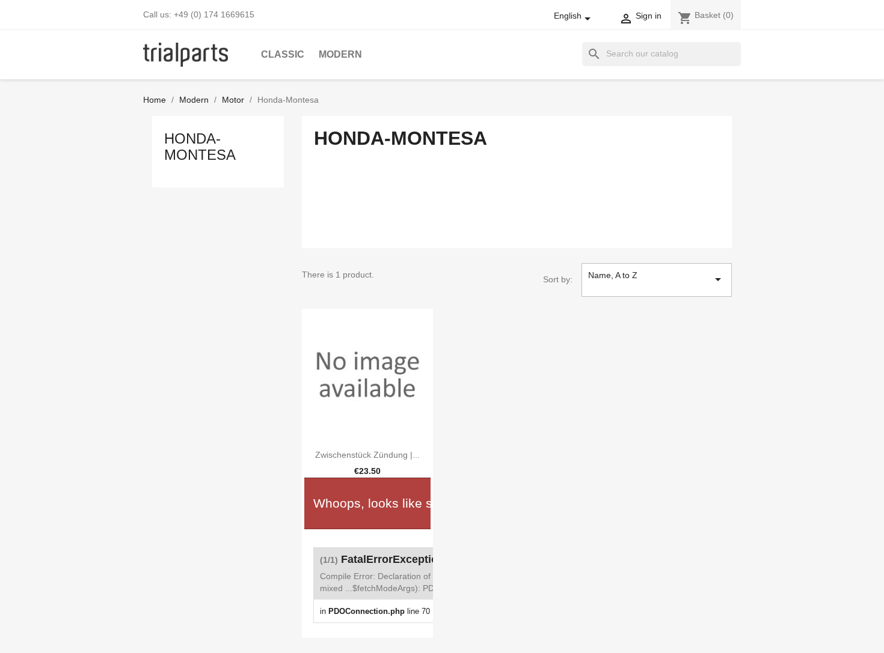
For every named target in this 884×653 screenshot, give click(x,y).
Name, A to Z (656, 278)
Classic (282, 54)
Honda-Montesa (200, 146)
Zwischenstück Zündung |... (367, 455)
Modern (340, 54)
